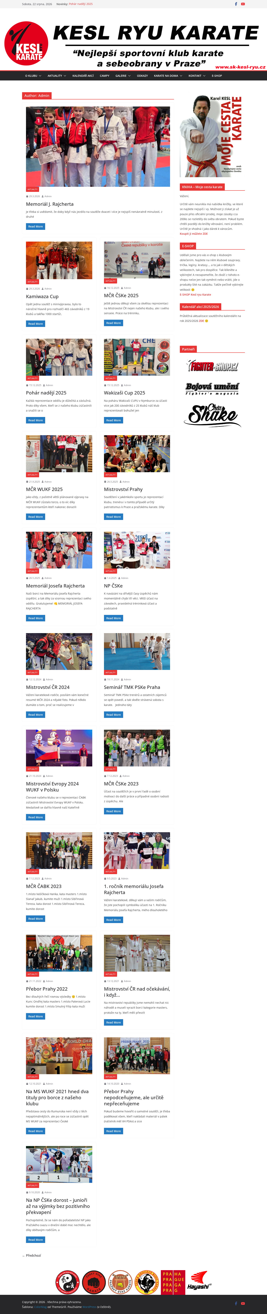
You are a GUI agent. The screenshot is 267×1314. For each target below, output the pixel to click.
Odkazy (142, 76)
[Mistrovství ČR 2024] (59, 651)
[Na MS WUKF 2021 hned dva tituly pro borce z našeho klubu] (59, 1055)
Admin (48, 196)
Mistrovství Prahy (123, 489)
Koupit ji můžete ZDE (194, 234)
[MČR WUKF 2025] (59, 453)
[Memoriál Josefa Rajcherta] (59, 550)
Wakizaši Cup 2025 (124, 392)
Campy (104, 76)
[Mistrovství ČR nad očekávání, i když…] (137, 953)
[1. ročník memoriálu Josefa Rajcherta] (137, 850)
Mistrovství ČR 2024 (48, 687)
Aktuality (55, 76)
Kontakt (195, 76)
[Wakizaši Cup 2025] (137, 357)
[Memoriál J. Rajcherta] (98, 146)
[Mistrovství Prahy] (137, 453)
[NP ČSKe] (137, 550)
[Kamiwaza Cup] (59, 260)
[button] (39, 76)
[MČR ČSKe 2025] (137, 260)
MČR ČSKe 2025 (121, 295)
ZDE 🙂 (203, 321)
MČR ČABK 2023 (44, 886)
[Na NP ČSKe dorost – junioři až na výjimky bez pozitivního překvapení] (59, 1164)
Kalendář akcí (83, 76)
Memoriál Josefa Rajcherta (55, 585)
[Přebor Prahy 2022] (59, 953)
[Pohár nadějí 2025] (59, 357)
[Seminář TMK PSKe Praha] (137, 651)
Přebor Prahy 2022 (47, 988)
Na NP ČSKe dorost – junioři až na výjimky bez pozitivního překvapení (58, 1206)
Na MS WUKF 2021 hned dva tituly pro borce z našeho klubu (57, 1097)
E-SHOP (217, 76)
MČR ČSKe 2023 (121, 783)
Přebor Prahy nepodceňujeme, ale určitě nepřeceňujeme (134, 1097)
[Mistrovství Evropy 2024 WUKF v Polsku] (59, 748)
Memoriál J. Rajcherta (50, 204)
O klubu (31, 76)
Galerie (121, 76)
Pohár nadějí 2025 (81, 4)
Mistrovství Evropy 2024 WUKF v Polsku (52, 786)
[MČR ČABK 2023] (59, 850)
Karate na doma (166, 76)
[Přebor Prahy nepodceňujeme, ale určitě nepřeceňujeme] (137, 1055)
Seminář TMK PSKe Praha (132, 687)
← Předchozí (31, 1255)
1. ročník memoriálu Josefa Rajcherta (134, 889)
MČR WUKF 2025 (44, 489)
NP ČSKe (113, 585)
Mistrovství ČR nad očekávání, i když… (137, 991)
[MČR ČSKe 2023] (137, 748)
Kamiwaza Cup (42, 296)
